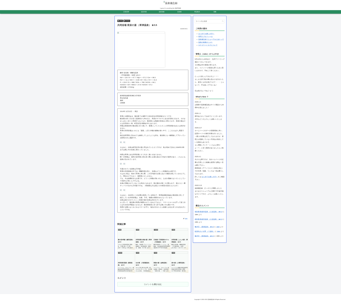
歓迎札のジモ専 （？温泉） (204, 231)
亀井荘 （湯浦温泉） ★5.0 (204, 227)
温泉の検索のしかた (205, 42)
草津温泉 (127, 20)
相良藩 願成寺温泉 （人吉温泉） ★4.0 (208, 212)
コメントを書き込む (153, 284)
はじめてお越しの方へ (206, 34)
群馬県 (120, 20)
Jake (218, 227)
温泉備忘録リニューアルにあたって (211, 39)
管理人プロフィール (205, 36)
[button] (222, 21)
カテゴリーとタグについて (207, 45)
